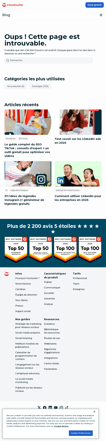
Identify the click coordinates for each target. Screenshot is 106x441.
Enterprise (78, 289)
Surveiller (49, 293)
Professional (80, 278)
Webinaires (50, 343)
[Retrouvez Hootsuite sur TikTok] (66, 407)
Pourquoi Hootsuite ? (27, 278)
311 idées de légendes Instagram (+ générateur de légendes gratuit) (24, 199)
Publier (48, 282)
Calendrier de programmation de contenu (26, 355)
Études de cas (52, 338)
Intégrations (51, 358)
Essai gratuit (95, 5)
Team (76, 283)
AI (6, 190)
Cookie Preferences (81, 433)
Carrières (20, 289)
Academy (49, 324)
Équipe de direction (26, 294)
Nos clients (21, 300)
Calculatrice (10, 139)
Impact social (23, 311)
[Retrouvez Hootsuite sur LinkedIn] (50, 407)
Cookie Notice (61, 426)
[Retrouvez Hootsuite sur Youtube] (55, 407)
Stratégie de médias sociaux (68, 190)
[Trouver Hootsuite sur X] (39, 407)
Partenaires (50, 369)
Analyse (48, 304)
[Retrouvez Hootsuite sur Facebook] (44, 407)
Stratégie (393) (40, 86)
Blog (6, 15)
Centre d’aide (51, 363)
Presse (19, 305)
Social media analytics (27, 332)
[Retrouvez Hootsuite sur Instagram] (61, 407)
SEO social (23, 139)
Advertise (49, 298)
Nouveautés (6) (15, 86)
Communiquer (52, 287)
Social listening (23, 338)
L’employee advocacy (27, 373)
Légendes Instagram (19, 190)
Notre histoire (23, 283)
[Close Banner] (94, 412)
